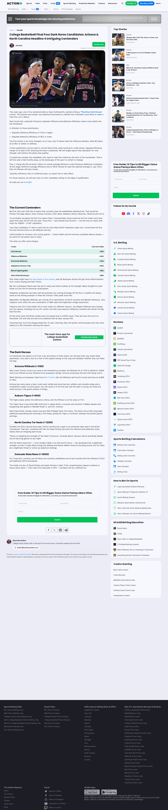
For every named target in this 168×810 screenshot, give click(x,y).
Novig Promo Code (132, 730)
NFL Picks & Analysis (52, 710)
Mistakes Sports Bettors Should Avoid (131, 503)
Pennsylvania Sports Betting (127, 270)
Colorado (87, 726)
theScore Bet (122, 355)
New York (87, 713)
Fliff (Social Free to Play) (126, 360)
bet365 (120, 328)
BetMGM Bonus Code (132, 713)
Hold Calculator (123, 466)
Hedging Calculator (124, 461)
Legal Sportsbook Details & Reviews (130, 487)
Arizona (87, 723)
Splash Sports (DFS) (124, 419)
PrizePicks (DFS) (123, 382)
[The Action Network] (14, 3)
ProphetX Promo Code (133, 736)
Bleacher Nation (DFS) (125, 409)
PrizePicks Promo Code (133, 783)
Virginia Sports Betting (125, 281)
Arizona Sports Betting (125, 297)
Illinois (86, 736)
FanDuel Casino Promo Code (124, 590)
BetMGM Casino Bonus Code (124, 580)
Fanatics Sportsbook (125, 333)
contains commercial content (21, 554)
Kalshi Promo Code (132, 726)
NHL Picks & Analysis (52, 726)
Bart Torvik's (49, 377)
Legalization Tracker (91, 710)
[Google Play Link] (109, 792)
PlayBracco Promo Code (134, 776)
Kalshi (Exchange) (124, 365)
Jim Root (18, 45)
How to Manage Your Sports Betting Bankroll (134, 513)
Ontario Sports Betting (125, 313)
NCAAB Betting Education (128, 522)
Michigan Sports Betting (126, 292)
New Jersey (88, 730)
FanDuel (120, 430)
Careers (7, 800)
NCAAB (20, 30)
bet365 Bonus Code (132, 716)
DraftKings (121, 344)
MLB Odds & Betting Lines (13, 726)
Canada (87, 759)
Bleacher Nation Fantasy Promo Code (139, 766)
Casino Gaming (122, 564)
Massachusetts (90, 746)
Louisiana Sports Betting (126, 259)
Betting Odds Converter (126, 456)
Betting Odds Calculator (126, 445)
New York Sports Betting (126, 254)
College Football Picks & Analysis (56, 716)
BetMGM (120, 339)
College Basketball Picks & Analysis (57, 720)
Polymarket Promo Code (134, 720)
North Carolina (89, 753)
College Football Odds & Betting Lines (18, 716)
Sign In (158, 3)
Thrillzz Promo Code (132, 779)
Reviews (118, 322)
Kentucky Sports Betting (126, 302)
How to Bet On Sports (125, 480)
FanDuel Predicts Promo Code (136, 723)
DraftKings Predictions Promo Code (138, 733)
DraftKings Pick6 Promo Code (136, 759)
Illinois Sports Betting (125, 265)
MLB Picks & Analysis (52, 723)
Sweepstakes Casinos (121, 595)
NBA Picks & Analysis (52, 713)
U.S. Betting (120, 242)
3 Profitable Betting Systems (128, 544)
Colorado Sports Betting (126, 275)
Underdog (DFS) (123, 376)
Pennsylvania (89, 733)
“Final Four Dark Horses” (91, 112)
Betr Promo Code (131, 769)
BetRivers (120, 371)
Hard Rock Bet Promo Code (135, 753)
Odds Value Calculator (125, 450)
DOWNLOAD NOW (89, 337)
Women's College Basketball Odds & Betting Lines (22, 723)
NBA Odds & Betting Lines (13, 713)
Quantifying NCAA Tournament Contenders (133, 555)
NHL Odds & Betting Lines (13, 730)
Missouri (87, 756)
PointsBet (28, 182)
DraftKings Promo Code (133, 740)
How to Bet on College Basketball (129, 539)
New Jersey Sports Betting (127, 286)
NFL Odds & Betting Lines (13, 710)
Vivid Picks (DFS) (123, 414)
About (6, 791)
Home (11, 30)
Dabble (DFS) (122, 387)
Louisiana (87, 716)
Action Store (8, 804)
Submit (57, 520)
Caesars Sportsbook (125, 349)
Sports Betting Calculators (129, 439)
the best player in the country (42, 279)
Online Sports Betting (125, 248)
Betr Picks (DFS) (123, 398)
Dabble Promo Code (132, 763)
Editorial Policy (9, 797)
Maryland (87, 720)
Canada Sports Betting (125, 308)
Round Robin (122, 528)
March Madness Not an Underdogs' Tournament (135, 550)
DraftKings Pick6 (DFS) (126, 403)
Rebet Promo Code (132, 773)
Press (6, 807)
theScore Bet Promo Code (134, 746)
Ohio (86, 743)
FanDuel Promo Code (132, 743)
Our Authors (8, 794)
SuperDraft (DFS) (123, 425)
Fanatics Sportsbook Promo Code (137, 710)
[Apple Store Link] (92, 792)
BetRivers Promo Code (133, 756)
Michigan (87, 740)
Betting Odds (122, 472)
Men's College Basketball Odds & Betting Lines (21, 720)
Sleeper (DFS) (122, 392)
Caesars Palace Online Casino (124, 585)
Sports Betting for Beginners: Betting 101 (132, 492)
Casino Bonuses (119, 575)
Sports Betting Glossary (126, 497)
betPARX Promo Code (133, 750)
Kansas (87, 750)
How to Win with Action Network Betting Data (134, 508)
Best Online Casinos (120, 570)
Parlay (119, 534)
